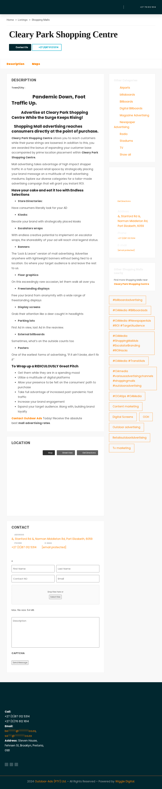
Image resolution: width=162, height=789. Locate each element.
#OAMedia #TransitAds (129, 361)
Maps (36, 64)
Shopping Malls (41, 19)
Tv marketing (122, 448)
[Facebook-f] (6, 764)
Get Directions (89, 452)
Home (10, 19)
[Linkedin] (11, 764)
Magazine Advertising (134, 115)
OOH (146, 417)
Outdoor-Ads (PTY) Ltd (50, 781)
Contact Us (21, 47)
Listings (23, 19)
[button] (117, 7)
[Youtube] (16, 764)
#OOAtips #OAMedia (127, 396)
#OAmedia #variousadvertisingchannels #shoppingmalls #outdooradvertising (133, 378)
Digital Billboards (130, 108)
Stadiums (126, 141)
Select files (55, 597)
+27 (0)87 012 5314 (48, 47)
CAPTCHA (18, 653)
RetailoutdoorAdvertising (129, 438)
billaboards (127, 95)
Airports (124, 88)
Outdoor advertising (126, 427)
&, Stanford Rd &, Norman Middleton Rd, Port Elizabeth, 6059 (52, 539)
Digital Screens (123, 417)
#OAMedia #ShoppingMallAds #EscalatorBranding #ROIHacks (126, 343)
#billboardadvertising (127, 300)
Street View (67, 452)
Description (15, 64)
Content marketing (126, 406)
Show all (125, 154)
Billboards (126, 101)
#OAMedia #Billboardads (130, 310)
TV (121, 148)
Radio (123, 134)
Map (50, 452)
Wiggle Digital (124, 781)
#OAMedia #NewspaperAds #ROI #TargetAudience (132, 323)
